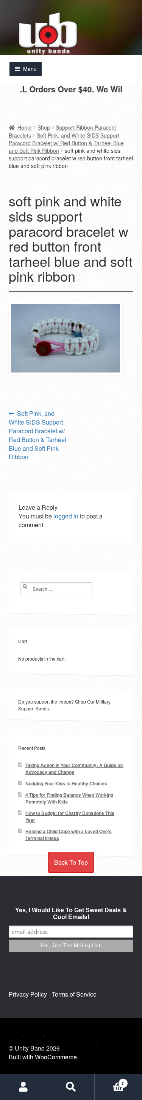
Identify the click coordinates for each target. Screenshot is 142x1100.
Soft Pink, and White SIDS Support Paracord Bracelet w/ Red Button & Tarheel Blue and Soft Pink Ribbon (66, 143)
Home (24, 127)
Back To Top (71, 862)
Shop (43, 127)
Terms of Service (74, 994)
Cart (110, 1080)
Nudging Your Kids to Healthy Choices (66, 783)
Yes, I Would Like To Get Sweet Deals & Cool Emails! (71, 913)
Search (71, 1087)
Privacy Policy (28, 994)
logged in (65, 516)
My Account (23, 1087)
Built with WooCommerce (43, 1056)
